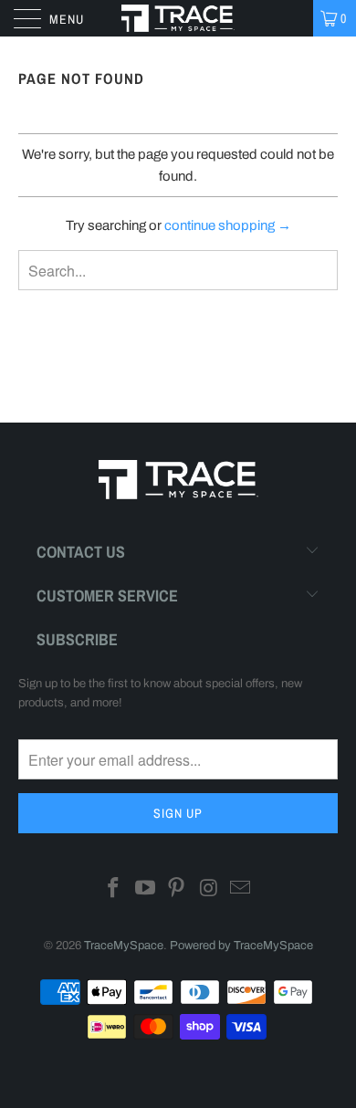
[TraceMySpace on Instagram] (209, 890)
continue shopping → (227, 225)
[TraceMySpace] (178, 18)
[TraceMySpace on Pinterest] (177, 890)
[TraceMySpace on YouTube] (145, 890)
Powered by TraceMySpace (241, 945)
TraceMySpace (123, 945)
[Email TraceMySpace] (241, 890)
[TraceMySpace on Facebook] (114, 890)
